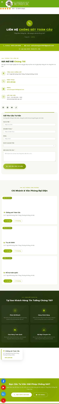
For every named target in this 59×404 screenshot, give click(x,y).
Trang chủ (26, 37)
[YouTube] (12, 107)
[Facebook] (3, 107)
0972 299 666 (16, 45)
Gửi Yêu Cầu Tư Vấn (16, 166)
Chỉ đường (18, 220)
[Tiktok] (16, 107)
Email (5, 136)
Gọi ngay (8, 220)
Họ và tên (6, 121)
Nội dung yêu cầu (9, 150)
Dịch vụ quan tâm (8, 143)
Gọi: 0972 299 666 (22, 394)
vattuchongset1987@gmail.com (42, 45)
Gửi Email (41, 394)
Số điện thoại (8, 128)
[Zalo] (7, 107)
